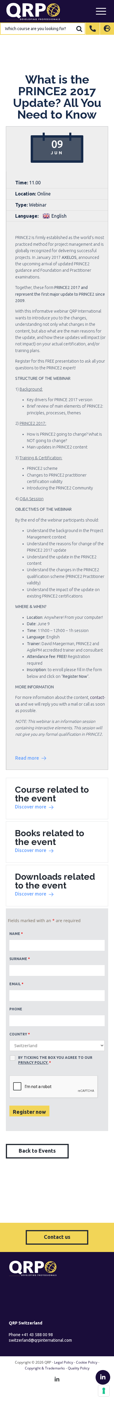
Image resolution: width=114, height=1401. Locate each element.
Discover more (30, 806)
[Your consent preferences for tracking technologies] (103, 1390)
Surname (19, 959)
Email (16, 984)
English (59, 216)
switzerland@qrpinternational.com (40, 1340)
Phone (15, 1009)
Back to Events (37, 1151)
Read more (27, 758)
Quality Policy (78, 1368)
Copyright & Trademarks (45, 1368)
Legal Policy (63, 1362)
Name (16, 934)
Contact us (57, 1237)
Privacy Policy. (33, 1062)
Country (19, 1034)
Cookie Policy (86, 1362)
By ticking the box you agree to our (55, 1060)
